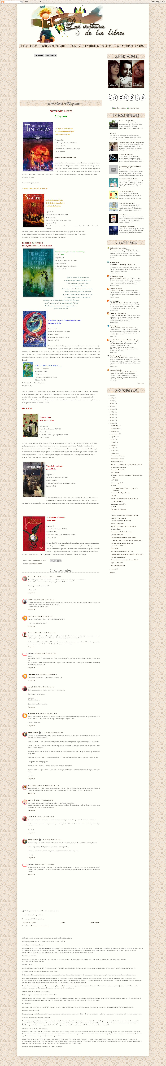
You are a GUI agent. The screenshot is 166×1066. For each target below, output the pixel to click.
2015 (111, 409)
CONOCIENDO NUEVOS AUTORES (54, 46)
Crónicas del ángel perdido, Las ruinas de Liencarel (127, 554)
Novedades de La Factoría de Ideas (122, 532)
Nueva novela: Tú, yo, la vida (128, 179)
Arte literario (114, 262)
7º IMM (113, 507)
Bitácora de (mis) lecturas (118, 248)
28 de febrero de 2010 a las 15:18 (46, 633)
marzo (113, 451)
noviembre (114, 428)
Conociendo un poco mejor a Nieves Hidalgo (125, 560)
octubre (114, 431)
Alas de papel (114, 326)
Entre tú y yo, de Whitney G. (119, 357)
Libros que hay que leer (118, 313)
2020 (111, 395)
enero (113, 569)
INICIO (24, 46)
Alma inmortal (115, 473)
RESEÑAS (34, 46)
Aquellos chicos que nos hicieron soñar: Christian (126, 464)
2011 (111, 420)
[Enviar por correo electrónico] (51, 560)
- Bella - (30, 599)
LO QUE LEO (114, 301)
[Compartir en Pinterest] (60, 560)
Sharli (30, 817)
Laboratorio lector (124, 215)
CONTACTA (75, 46)
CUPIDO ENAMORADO (117, 290)
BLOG (117, 46)
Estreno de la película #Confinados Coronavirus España (130, 167)
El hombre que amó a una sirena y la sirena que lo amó (126, 476)
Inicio (63, 922)
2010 (111, 423)
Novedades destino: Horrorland (121, 521)
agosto (113, 437)
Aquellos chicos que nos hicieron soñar (123, 526)
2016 (111, 406)
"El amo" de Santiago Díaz (118, 315)
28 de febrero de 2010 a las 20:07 (48, 785)
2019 (111, 398)
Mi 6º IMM (114, 549)
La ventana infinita (117, 501)
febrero (113, 453)
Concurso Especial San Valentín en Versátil (124, 515)
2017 (111, 403)
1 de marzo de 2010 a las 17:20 (51, 840)
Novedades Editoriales (118, 470)
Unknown (31, 674)
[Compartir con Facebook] (58, 560)
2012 (111, 417)
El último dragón (116, 529)
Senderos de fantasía (117, 459)
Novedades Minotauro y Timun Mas (122, 543)
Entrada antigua (95, 922)
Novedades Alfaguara (35, 563)
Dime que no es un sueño (127, 203)
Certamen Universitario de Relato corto (123, 537)
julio (113, 439)
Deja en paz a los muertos (127, 226)
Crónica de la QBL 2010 (126, 121)
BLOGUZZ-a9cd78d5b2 (118, 504)
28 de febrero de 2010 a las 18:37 (44, 687)
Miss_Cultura (32, 785)
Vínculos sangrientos (117, 523)
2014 (111, 412)
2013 (111, 415)
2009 (111, 572)
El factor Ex (114, 485)
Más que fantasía (116, 370)
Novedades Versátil (117, 535)
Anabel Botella (33, 733)
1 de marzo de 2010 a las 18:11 (45, 864)
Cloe (29, 800)
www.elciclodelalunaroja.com (65, 157)
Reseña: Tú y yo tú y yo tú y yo (120, 278)
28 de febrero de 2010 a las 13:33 (44, 599)
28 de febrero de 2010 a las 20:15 (42, 800)
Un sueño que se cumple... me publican (131, 143)
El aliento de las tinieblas (119, 467)
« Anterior (39, 55)
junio (113, 442)
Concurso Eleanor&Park (126, 191)
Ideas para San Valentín (118, 518)
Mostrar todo (141, 383)
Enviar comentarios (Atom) (40, 926)
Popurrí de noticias (117, 461)
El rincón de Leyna (116, 276)
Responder (31, 593)
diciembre (114, 425)
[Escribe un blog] (53, 560)
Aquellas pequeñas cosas (118, 356)
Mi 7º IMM (114, 480)
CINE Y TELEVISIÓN (91, 46)
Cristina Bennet (33, 577)
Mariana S (31, 714)
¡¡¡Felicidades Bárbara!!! (119, 546)
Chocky (113, 496)
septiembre (115, 434)
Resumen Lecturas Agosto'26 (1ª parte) (122, 250)
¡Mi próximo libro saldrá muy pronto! (122, 327)
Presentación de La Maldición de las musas (124, 498)
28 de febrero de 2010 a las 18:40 (46, 714)
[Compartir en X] (55, 560)
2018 (111, 401)
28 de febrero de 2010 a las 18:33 (46, 674)
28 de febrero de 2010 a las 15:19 (45, 653)
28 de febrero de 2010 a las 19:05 (52, 733)
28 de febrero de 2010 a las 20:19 (43, 817)
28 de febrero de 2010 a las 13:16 (50, 577)
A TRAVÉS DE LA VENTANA (133, 46)
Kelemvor (31, 633)
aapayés (30, 687)
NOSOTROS (107, 46)
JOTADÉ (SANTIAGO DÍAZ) (119, 303)
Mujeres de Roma (116, 289)
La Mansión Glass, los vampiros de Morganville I (126, 540)
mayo (113, 445)
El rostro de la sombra (126, 154)
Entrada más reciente (29, 922)
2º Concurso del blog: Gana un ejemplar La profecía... (124, 489)
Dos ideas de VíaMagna (118, 510)
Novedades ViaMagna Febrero (120, 493)
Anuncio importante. (117, 483)
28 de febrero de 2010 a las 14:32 (42, 616)
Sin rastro (113, 133)
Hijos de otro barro (117, 563)
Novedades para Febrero (118, 557)
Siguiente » (51, 55)
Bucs (29, 616)
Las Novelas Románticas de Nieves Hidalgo (124, 340)
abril (113, 448)
